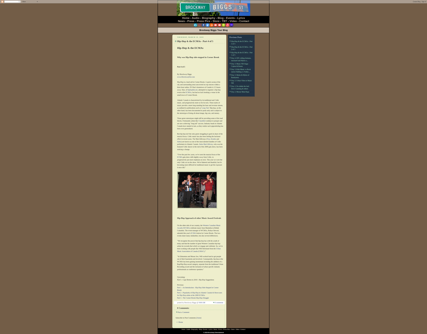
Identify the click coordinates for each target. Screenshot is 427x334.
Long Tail (205, 108)
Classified (201, 121)
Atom (199, 318)
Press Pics (203, 21)
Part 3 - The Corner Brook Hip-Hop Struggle (193, 298)
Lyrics (241, 17)
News (181, 21)
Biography (208, 17)
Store (216, 21)
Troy (208, 139)
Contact (244, 21)
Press (190, 21)
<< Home (179, 322)
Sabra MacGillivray (206, 144)
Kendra (213, 139)
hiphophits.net (192, 90)
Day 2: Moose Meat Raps (240, 92)
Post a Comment (183, 312)
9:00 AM (202, 303)
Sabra (179, 142)
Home (185, 17)
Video (233, 21)
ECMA (179, 157)
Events (230, 17)
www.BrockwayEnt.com (186, 77)
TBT (224, 21)
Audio (195, 17)
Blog (221, 17)
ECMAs (188, 92)
